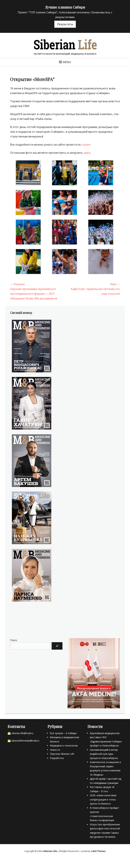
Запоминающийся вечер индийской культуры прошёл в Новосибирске (104, 754)
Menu (67, 62)
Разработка (57, 758)
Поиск (13, 640)
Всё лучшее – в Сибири (63, 733)
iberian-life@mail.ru (23, 733)
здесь (87, 153)
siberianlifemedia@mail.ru (25, 740)
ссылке (85, 144)
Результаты (65, 24)
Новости (55, 749)
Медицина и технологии (64, 745)
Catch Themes (98, 851)
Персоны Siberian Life (62, 753)
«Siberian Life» (50, 851)
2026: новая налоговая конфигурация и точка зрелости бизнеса (103, 799)
